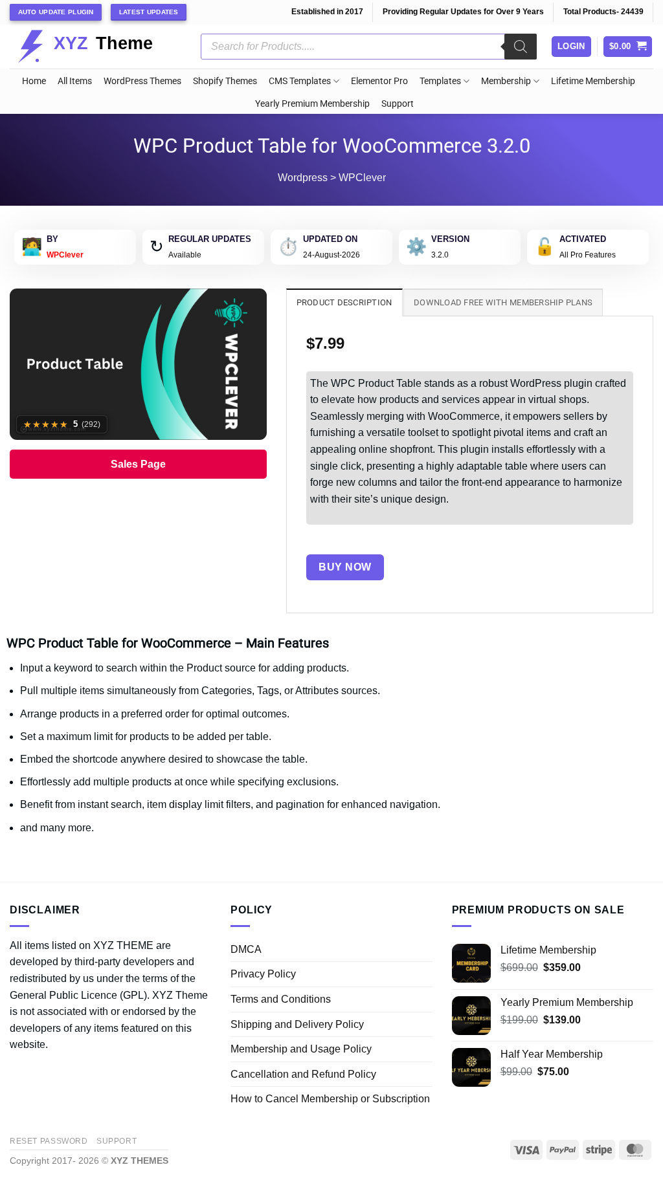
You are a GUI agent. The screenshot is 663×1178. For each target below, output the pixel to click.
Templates (440, 81)
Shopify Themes (225, 81)
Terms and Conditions (280, 999)
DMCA (246, 949)
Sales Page (138, 464)
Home (34, 81)
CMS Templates (300, 81)
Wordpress (303, 177)
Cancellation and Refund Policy (303, 1074)
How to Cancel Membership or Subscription (330, 1098)
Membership (506, 81)
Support (397, 103)
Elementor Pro (379, 81)
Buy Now (345, 567)
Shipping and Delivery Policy (297, 1024)
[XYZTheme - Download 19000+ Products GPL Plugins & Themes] (95, 47)
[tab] (344, 302)
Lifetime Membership (593, 81)
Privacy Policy (263, 973)
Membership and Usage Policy (301, 1048)
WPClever (362, 177)
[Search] (520, 47)
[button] (628, 47)
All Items (75, 81)
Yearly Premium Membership (312, 103)
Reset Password (49, 1141)
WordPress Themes (142, 81)
